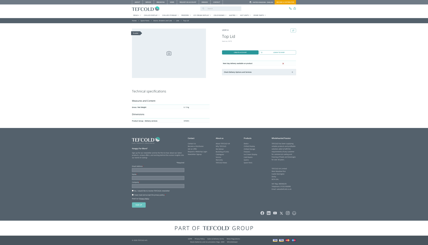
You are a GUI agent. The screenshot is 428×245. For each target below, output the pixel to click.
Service (218, 157)
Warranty (219, 160)
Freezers (185, 15)
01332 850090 (285, 186)
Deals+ (136, 15)
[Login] (294, 8)
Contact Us (192, 143)
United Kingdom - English (263, 2)
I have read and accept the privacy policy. (150, 195)
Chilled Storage (169, 15)
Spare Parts (258, 15)
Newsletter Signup (195, 154)
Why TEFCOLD (221, 146)
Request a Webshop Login (197, 152)
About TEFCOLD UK (223, 143)
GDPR (190, 239)
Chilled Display (151, 15)
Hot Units (244, 15)
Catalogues (220, 154)
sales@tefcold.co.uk (283, 189)
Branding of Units (222, 152)
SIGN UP (139, 205)
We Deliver (220, 149)
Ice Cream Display (201, 15)
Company (136, 182)
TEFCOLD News (221, 163)
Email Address (138, 166)
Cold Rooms (219, 15)
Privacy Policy (144, 199)
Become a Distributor (196, 146)
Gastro (232, 15)
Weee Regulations (233, 239)
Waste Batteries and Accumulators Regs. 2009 (207, 242)
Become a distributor (285, 2)
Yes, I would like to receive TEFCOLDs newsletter (152, 191)
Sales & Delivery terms (215, 239)
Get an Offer (192, 149)
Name (134, 174)
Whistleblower (232, 242)
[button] (292, 72)
